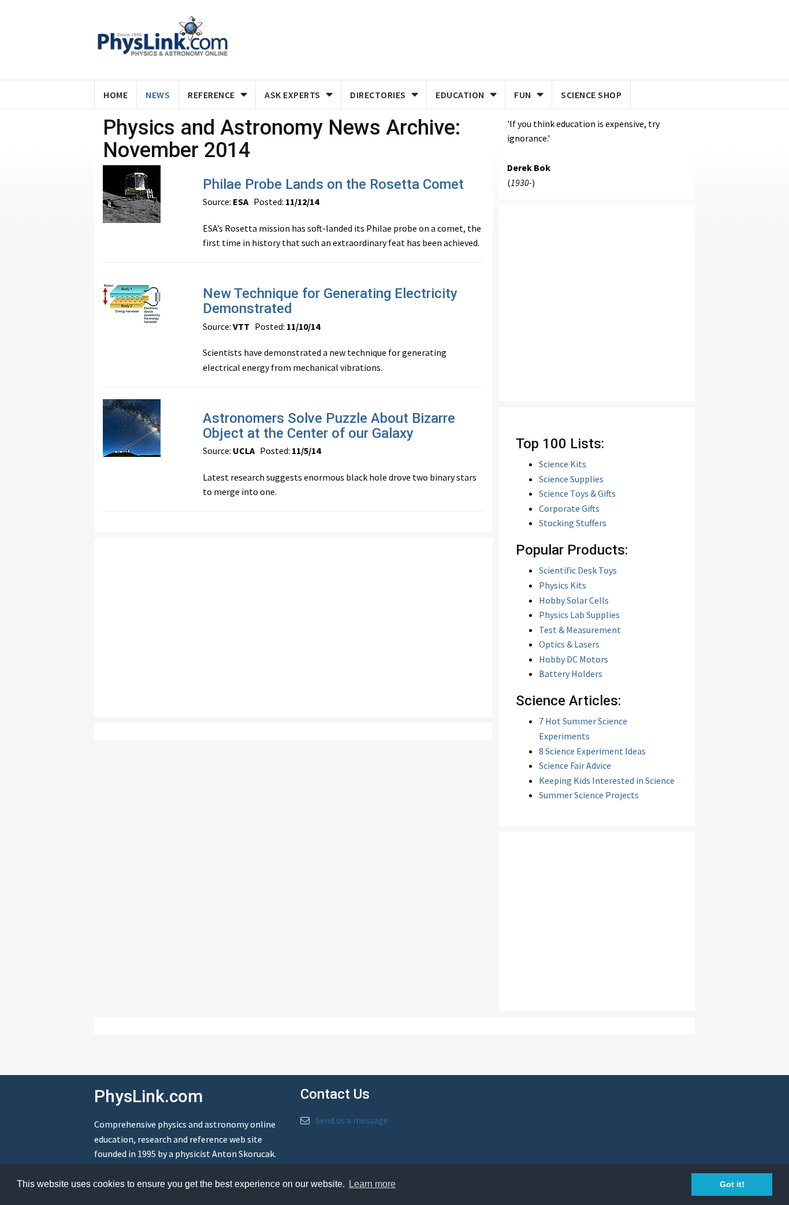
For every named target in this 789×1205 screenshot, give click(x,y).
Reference (211, 95)
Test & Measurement (580, 629)
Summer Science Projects (589, 795)
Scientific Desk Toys (578, 570)
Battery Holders (570, 673)
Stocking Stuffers (572, 523)
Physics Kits (562, 585)
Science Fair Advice (575, 765)
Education (460, 95)
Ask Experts (293, 95)
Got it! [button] (732, 1184)
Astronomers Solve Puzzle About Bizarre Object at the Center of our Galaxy (329, 425)
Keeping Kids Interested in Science (607, 780)
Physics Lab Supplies (579, 614)
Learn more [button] (372, 1184)
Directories (378, 95)
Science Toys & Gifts (577, 493)
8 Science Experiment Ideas (592, 751)
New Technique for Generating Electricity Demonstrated (330, 301)
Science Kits (562, 464)
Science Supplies (571, 479)
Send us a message (351, 1120)
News (158, 95)
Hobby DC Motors (573, 659)
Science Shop (591, 95)
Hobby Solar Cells (574, 600)
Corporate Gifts (569, 508)
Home (115, 95)
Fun (522, 95)
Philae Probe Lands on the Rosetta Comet (333, 184)
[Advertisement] (459, 38)
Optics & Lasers (569, 644)
